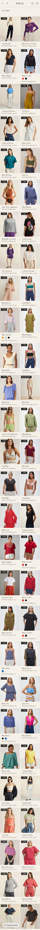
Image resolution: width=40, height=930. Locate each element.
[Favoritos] (32, 3)
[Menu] (2, 3)
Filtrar (6, 11)
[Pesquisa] (7, 3)
